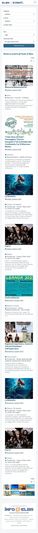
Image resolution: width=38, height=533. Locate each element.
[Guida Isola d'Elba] (19, 487)
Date (4, 31)
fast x (8, 246)
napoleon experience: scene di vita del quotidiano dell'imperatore (19, 346)
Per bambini (17, 204)
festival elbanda (12, 298)
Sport (9, 95)
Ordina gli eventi (8, 38)
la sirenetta (10, 196)
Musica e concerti (13, 306)
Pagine (33, 57)
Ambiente (10, 155)
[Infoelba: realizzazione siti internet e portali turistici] (19, 509)
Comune (5, 18)
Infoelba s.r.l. (8, 515)
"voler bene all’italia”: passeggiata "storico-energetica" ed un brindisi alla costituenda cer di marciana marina (18, 142)
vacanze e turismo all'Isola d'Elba (19, 512)
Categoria (6, 11)
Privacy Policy (15, 525)
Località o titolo (7, 25)
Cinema (9, 204)
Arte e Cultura (11, 357)
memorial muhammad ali (16, 87)
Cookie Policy (23, 525)
